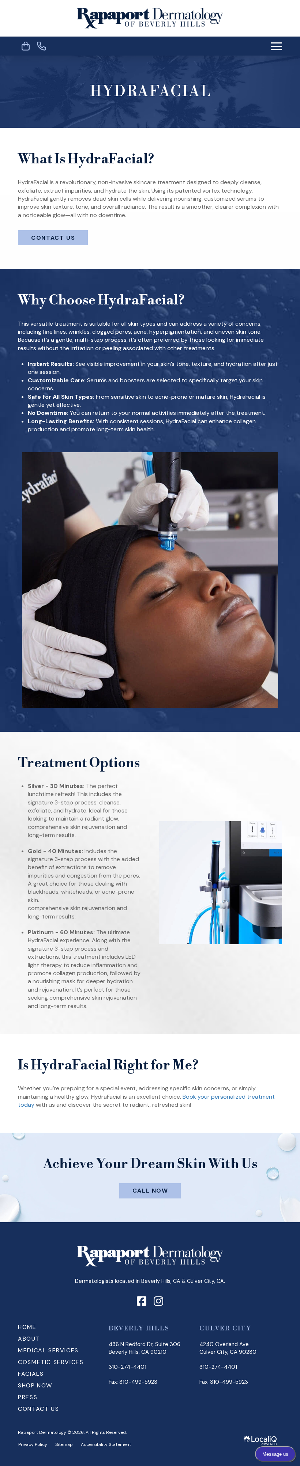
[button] (276, 46)
